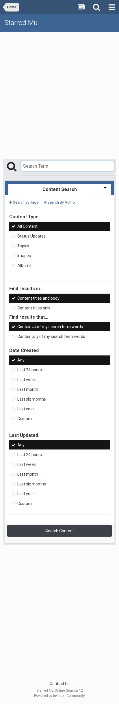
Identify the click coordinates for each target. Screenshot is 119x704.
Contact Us (60, 683)
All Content (27, 226)
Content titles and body (38, 298)
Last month (27, 389)
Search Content (59, 531)
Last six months (31, 399)
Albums (24, 265)
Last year (25, 409)
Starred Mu (21, 23)
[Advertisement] (59, 94)
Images (24, 255)
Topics (23, 246)
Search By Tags (25, 202)
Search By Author (61, 202)
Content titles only (33, 308)
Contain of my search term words (50, 326)
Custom (24, 418)
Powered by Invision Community (59, 696)
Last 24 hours (29, 370)
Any (21, 360)
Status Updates (31, 236)
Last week (26, 379)
